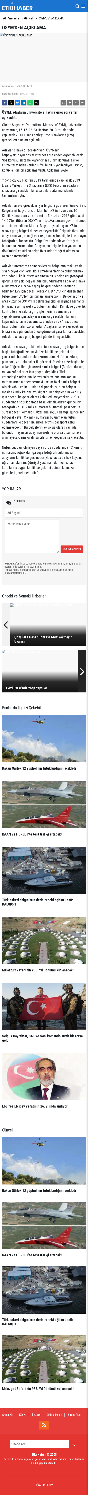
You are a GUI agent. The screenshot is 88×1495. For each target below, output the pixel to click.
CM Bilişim (47, 1485)
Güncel (28, 18)
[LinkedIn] (23, 102)
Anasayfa (13, 18)
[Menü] (83, 6)
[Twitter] (11, 102)
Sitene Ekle (74, 1414)
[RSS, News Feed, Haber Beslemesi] (44, 1425)
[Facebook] (4, 102)
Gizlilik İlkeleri (54, 1414)
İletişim (36, 1414)
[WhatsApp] (30, 102)
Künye (22, 1414)
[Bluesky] (17, 102)
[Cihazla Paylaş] (36, 102)
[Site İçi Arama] (77, 6)
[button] (69, 102)
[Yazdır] (63, 102)
